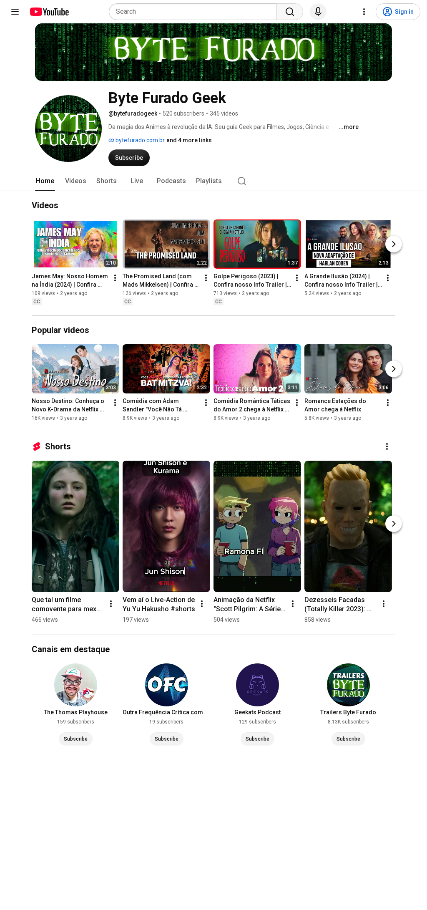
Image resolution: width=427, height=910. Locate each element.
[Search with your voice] (318, 11)
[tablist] (213, 181)
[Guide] (15, 12)
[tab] (45, 181)
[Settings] (364, 12)
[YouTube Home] (49, 11)
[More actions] (115, 278)
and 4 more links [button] (189, 140)
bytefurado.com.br (139, 140)
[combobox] (195, 12)
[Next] (393, 244)
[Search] (289, 11)
